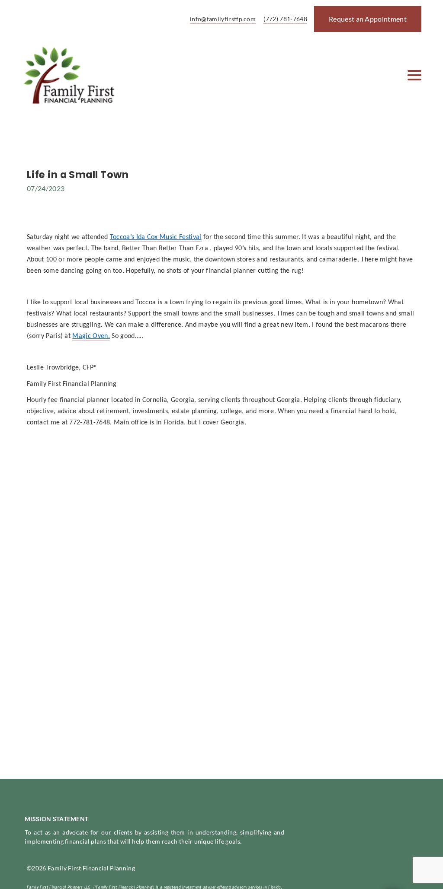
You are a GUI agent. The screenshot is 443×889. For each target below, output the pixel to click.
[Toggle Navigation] (414, 75)
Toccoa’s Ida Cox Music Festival (156, 237)
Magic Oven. (91, 336)
